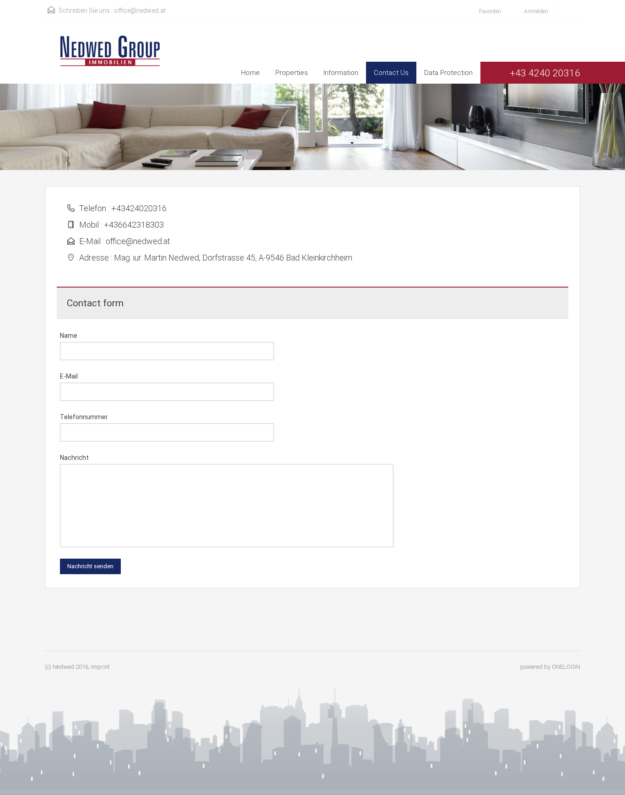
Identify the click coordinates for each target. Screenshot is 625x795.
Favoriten (490, 11)
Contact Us (391, 73)
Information (340, 73)
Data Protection (448, 73)
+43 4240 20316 (545, 73)
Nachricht (74, 457)
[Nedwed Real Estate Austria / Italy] (104, 59)
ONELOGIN (566, 666)
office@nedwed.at (140, 10)
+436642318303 (134, 224)
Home (250, 73)
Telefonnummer (84, 417)
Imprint (100, 666)
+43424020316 (139, 208)
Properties (291, 73)
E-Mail (69, 376)
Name (68, 335)
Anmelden (535, 11)
